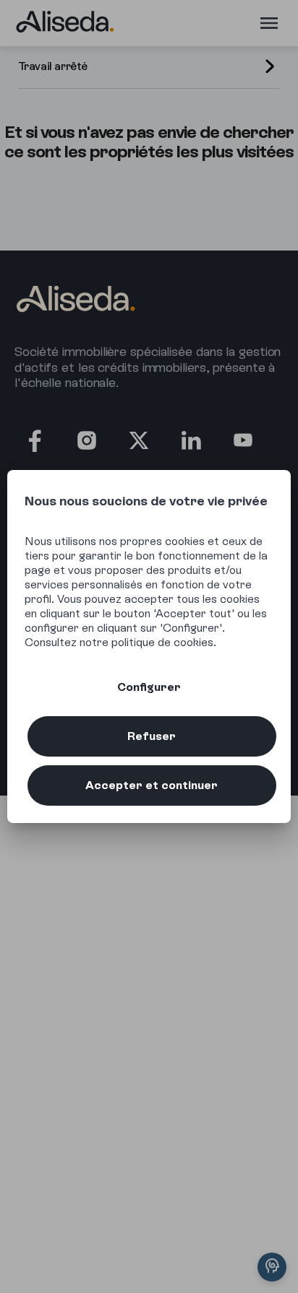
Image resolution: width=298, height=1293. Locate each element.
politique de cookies (162, 642)
